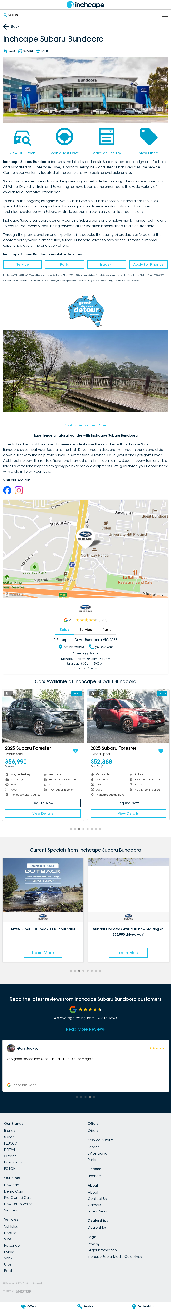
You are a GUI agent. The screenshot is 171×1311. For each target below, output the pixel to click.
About (93, 1192)
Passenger (12, 1245)
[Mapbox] (14, 594)
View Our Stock (22, 153)
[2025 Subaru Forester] (43, 716)
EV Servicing (97, 1153)
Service (22, 264)
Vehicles (11, 1226)
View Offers (149, 153)
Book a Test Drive (64, 153)
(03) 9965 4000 (104, 647)
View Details (42, 813)
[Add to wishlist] (75, 751)
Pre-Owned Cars (17, 1197)
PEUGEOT (11, 1143)
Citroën (10, 1156)
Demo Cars (13, 1191)
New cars (11, 1185)
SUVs (7, 1239)
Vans (8, 1258)
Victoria (10, 1210)
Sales (64, 629)
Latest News (97, 1211)
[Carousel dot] (71, 829)
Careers (94, 1205)
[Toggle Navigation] (165, 15)
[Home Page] (85, 4)
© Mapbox (159, 595)
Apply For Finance (148, 264)
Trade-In (106, 264)
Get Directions (74, 647)
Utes (7, 1264)
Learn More (43, 952)
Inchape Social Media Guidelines (115, 1256)
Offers (93, 1131)
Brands (9, 1131)
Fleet (8, 1271)
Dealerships (97, 1227)
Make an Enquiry (106, 153)
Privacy (94, 1244)
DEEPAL (10, 1150)
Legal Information (102, 1250)
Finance (94, 1176)
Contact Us (97, 1198)
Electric (10, 1233)
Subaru (10, 1137)
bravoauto (13, 1162)
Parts (64, 264)
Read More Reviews (85, 1029)
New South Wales (18, 1204)
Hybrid (9, 1252)
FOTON (10, 1169)
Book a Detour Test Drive (85, 425)
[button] (85, 1066)
